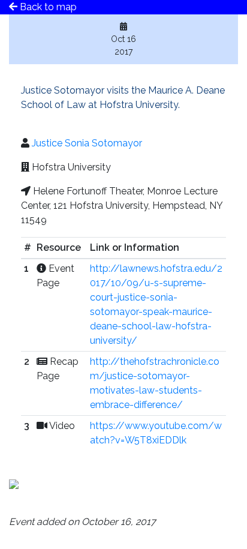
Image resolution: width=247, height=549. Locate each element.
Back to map (47, 7)
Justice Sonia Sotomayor (87, 143)
